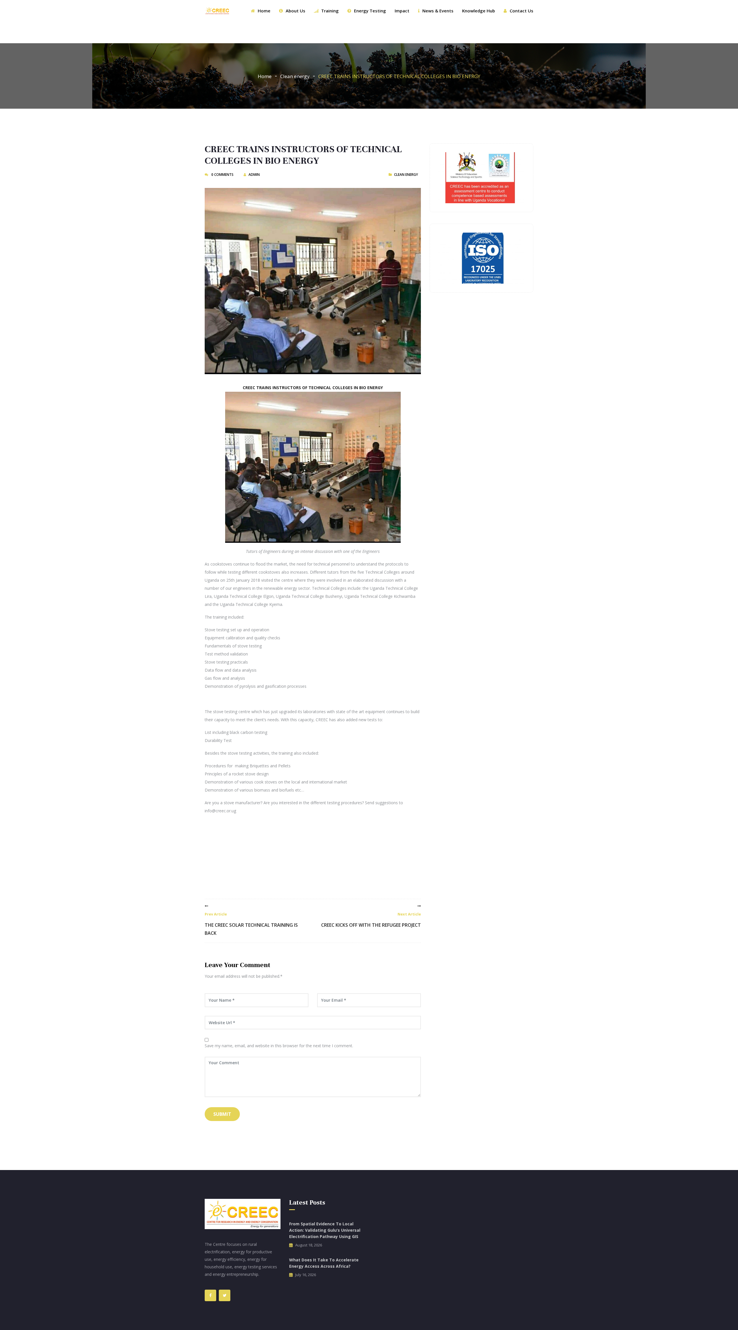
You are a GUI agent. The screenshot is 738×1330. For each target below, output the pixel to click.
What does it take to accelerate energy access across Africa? (324, 1263)
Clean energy (295, 76)
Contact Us (521, 11)
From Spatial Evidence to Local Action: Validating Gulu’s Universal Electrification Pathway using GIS (324, 1230)
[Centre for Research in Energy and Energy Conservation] (217, 11)
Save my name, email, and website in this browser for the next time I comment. (279, 1045)
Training (330, 11)
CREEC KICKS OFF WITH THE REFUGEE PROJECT (371, 919)
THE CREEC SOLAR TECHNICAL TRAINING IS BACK (251, 923)
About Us (295, 11)
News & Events (437, 11)
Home (264, 11)
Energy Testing (370, 11)
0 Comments (222, 174)
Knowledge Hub (478, 11)
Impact (402, 11)
